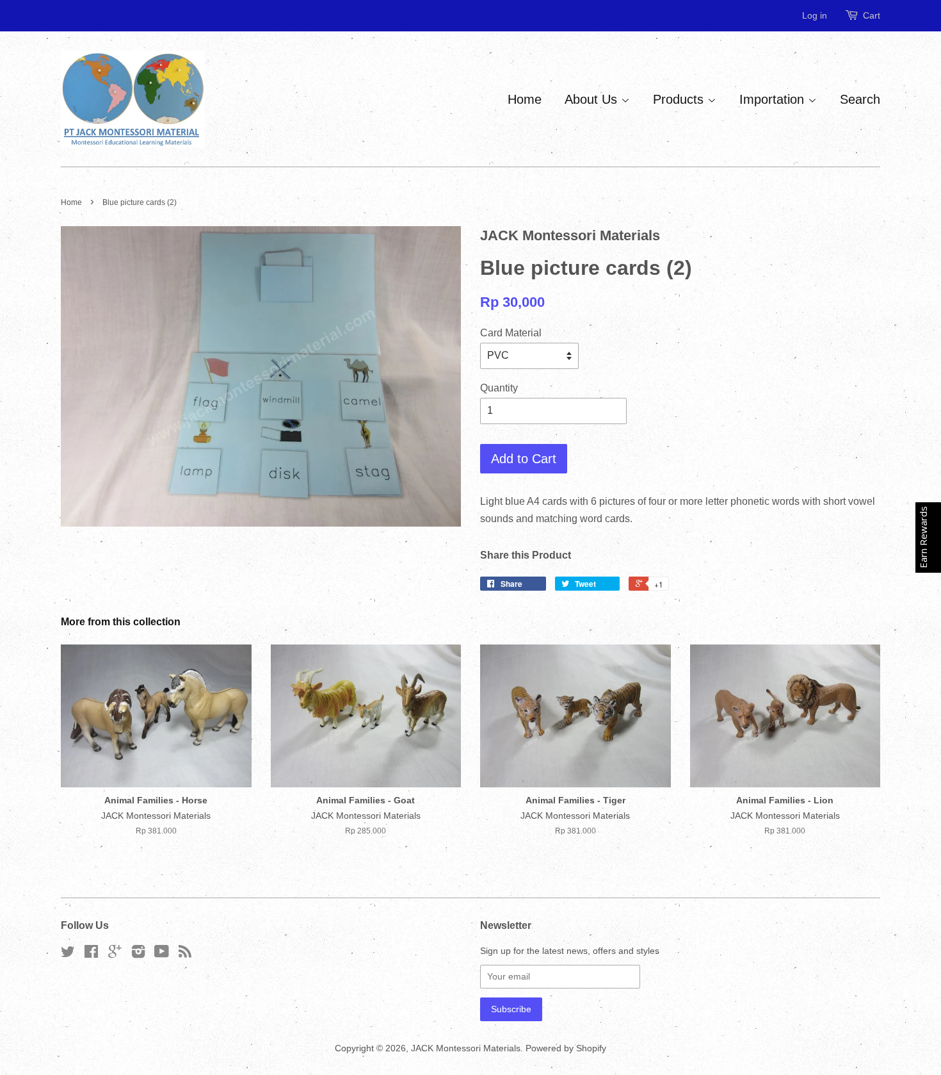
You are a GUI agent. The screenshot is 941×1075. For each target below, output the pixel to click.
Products (680, 99)
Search (860, 99)
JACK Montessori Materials (465, 1048)
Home (525, 99)
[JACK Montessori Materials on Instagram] (138, 954)
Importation (773, 99)
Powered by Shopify (566, 1048)
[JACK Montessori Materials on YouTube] (161, 954)
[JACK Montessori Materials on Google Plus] (115, 954)
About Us (593, 99)
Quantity (499, 387)
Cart (871, 15)
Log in (814, 15)
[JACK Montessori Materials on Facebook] (91, 954)
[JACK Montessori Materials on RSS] (185, 954)
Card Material (511, 332)
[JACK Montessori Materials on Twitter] (68, 954)
